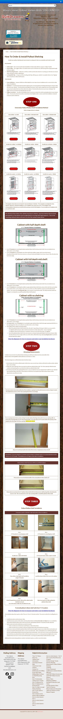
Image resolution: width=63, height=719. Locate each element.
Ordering (48, 667)
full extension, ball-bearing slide (41, 68)
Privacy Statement (51, 669)
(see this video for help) (41, 620)
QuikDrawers (40, 711)
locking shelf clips (28, 75)
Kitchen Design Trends (52, 661)
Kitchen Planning (50, 662)
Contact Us (35, 669)
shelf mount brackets (33, 71)
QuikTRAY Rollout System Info (54, 674)
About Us (34, 657)
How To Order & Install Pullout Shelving (19, 51)
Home (7, 51)
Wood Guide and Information (53, 688)
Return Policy (49, 679)
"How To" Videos (36, 656)
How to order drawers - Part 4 (54, 656)
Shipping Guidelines (51, 680)
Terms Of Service (50, 687)
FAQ (33, 677)
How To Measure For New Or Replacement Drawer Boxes (37, 684)
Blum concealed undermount (26, 68)
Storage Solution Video (52, 685)
